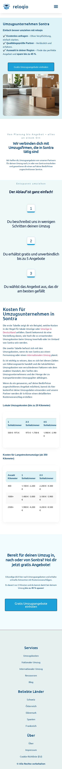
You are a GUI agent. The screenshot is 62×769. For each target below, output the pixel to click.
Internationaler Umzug (31, 668)
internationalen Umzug (39, 355)
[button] (56, 6)
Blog (31, 682)
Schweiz (31, 699)
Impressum (31, 749)
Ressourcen (31, 675)
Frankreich (31, 725)
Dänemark (31, 712)
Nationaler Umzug (31, 662)
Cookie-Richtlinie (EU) (31, 756)
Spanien (31, 719)
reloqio (20, 6)
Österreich (31, 706)
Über (31, 743)
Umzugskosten (31, 655)
